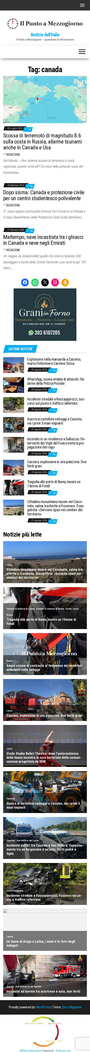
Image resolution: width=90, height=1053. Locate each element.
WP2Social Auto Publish (31, 1050)
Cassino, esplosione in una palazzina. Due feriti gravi (56, 464)
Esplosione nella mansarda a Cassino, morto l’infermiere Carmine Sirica (54, 361)
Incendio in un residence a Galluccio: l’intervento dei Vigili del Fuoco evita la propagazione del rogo (56, 443)
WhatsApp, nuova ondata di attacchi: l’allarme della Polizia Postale (56, 381)
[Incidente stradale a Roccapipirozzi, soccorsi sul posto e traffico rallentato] (13, 405)
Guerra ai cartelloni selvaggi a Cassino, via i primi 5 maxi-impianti (54, 421)
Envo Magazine (72, 1007)
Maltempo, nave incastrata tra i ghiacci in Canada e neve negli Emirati (43, 240)
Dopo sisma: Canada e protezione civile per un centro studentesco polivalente (43, 195)
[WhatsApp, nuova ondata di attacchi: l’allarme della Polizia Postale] (13, 385)
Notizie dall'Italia (45, 34)
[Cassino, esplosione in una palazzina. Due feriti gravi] (13, 467)
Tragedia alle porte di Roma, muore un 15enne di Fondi (54, 484)
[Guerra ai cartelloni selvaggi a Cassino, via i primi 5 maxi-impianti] (13, 425)
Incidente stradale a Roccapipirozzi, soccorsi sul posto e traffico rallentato (56, 401)
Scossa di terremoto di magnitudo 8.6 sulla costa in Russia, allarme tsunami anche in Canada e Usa (42, 141)
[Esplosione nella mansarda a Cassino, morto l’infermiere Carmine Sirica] (13, 365)
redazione (13, 154)
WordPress (43, 1007)
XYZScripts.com (63, 1050)
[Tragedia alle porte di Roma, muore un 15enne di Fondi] (13, 487)
